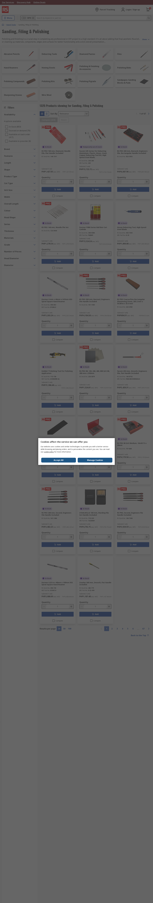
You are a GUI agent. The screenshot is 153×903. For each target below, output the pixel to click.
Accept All (58, 460)
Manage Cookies (95, 460)
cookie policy (49, 452)
